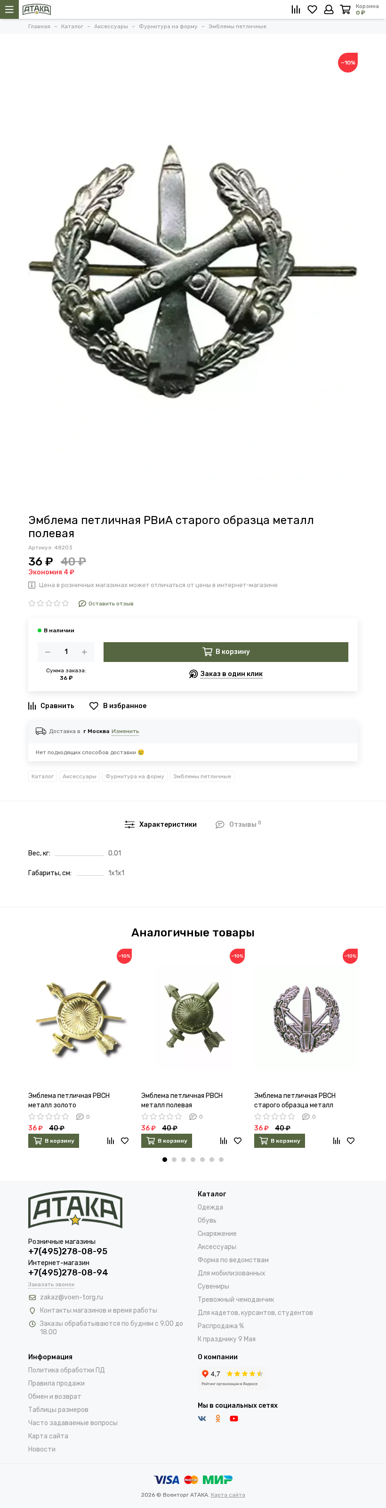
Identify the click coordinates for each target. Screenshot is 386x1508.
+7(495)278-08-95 (67, 1251)
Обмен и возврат (54, 1397)
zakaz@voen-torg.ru (71, 1297)
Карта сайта (48, 1436)
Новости (42, 1449)
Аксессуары (79, 776)
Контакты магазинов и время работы (98, 1310)
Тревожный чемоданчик (236, 1300)
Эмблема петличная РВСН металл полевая (182, 1100)
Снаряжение (217, 1234)
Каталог (43, 776)
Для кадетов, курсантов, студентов (255, 1313)
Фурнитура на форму (134, 776)
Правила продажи (56, 1383)
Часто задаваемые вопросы (73, 1423)
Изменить (125, 731)
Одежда (210, 1207)
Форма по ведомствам (233, 1260)
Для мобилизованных (231, 1273)
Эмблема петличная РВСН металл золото (69, 1100)
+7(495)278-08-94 (68, 1272)
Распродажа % (221, 1326)
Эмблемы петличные (202, 776)
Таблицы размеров (58, 1410)
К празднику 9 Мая (227, 1339)
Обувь (207, 1221)
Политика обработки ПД (66, 1370)
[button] (164, 1159)
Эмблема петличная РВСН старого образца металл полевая (295, 1101)
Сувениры (213, 1286)
